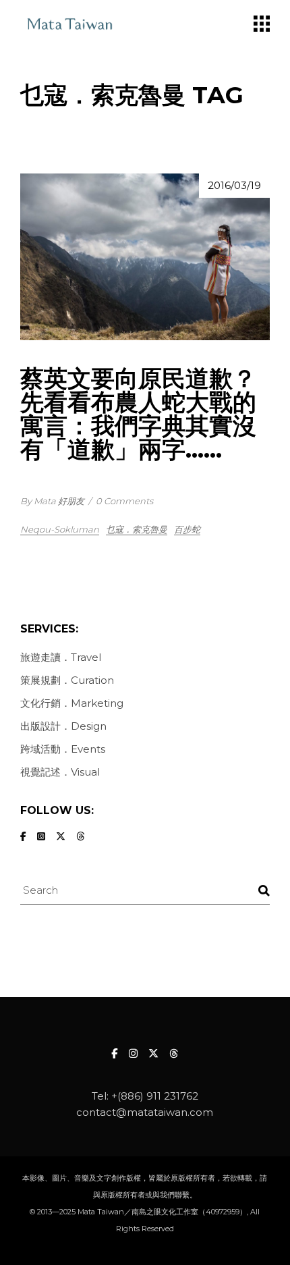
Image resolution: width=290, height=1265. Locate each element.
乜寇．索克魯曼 (136, 529)
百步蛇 (187, 529)
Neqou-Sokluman (59, 529)
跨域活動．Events (62, 749)
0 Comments (124, 500)
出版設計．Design (63, 726)
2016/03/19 (234, 185)
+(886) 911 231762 (154, 1095)
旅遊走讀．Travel (60, 657)
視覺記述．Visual (60, 771)
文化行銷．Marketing (71, 703)
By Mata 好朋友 (52, 500)
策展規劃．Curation (67, 680)
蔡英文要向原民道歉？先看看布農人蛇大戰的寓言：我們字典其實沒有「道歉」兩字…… (138, 414)
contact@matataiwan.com (144, 1112)
